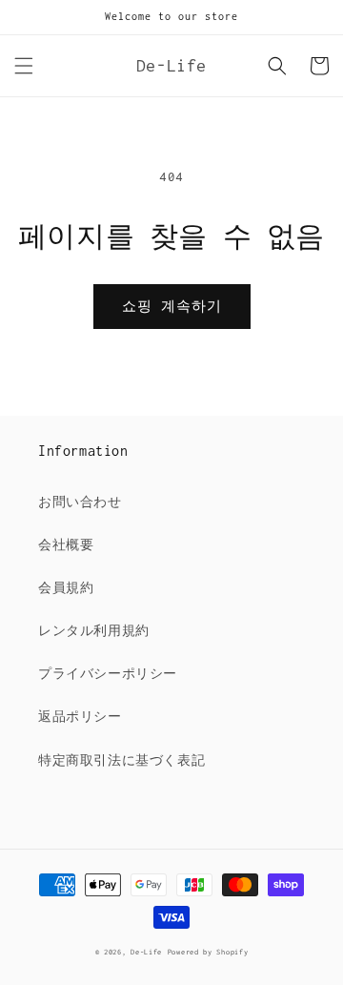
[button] (24, 66)
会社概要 (65, 545)
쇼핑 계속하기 (172, 306)
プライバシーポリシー (107, 674)
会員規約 (65, 588)
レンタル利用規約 (94, 631)
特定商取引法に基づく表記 (121, 760)
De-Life (146, 952)
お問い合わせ (80, 502)
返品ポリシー (80, 716)
